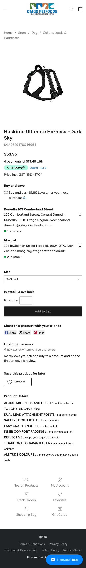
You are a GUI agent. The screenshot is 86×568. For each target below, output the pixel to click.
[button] (43, 559)
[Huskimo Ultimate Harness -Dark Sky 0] (43, 83)
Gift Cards (59, 514)
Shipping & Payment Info (20, 550)
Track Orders (26, 500)
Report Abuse (72, 550)
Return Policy (50, 550)
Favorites (59, 500)
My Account (60, 485)
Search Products (26, 485)
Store (22, 33)
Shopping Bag (26, 514)
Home (8, 33)
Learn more (38, 168)
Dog (34, 33)
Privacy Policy (58, 544)
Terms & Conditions (32, 544)
